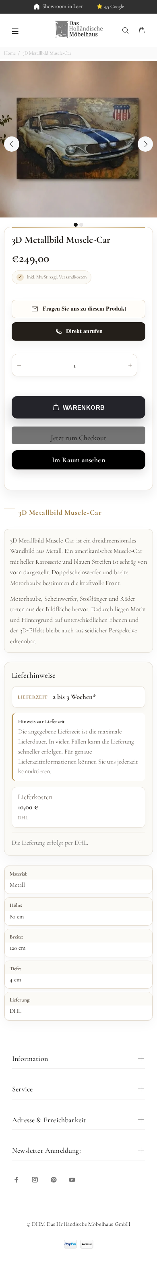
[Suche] (127, 30)
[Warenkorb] (141, 30)
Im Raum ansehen (78, 459)
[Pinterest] (53, 1179)
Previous (11, 144)
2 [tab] (81, 225)
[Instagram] (35, 1179)
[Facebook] (16, 1179)
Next (145, 144)
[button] (15, 30)
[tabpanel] (78, 139)
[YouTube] (72, 1179)
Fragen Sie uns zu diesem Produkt (84, 308)
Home (10, 53)
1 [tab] (76, 225)
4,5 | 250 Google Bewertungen (100, 6)
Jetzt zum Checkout (78, 437)
